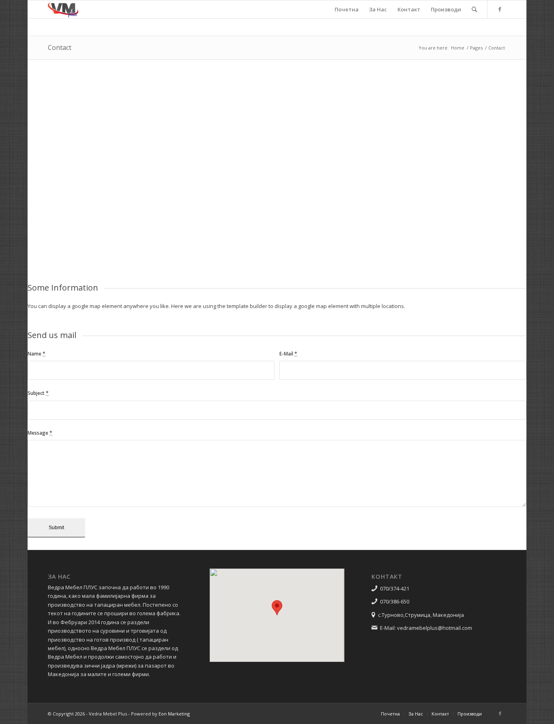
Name (36, 353)
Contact (59, 47)
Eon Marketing (174, 714)
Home (457, 48)
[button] (277, 607)
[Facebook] (500, 9)
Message (40, 432)
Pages (476, 48)
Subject (38, 393)
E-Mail (288, 353)
